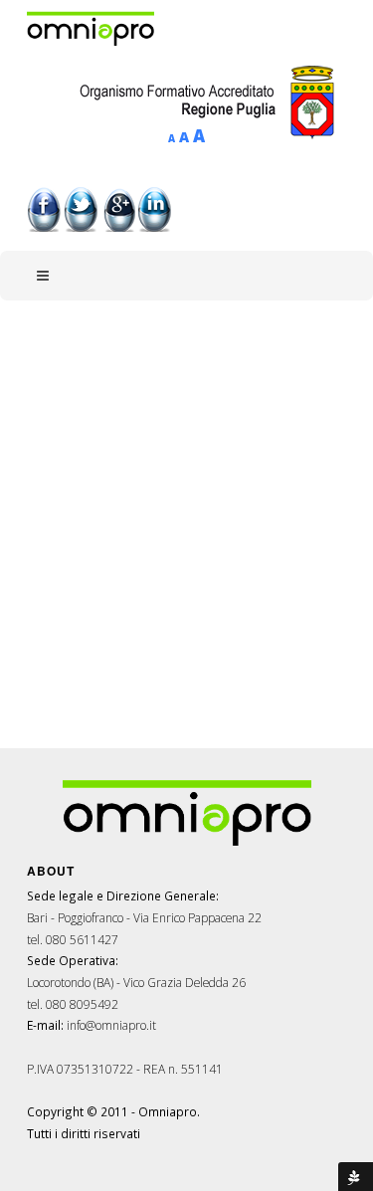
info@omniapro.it (111, 1025)
